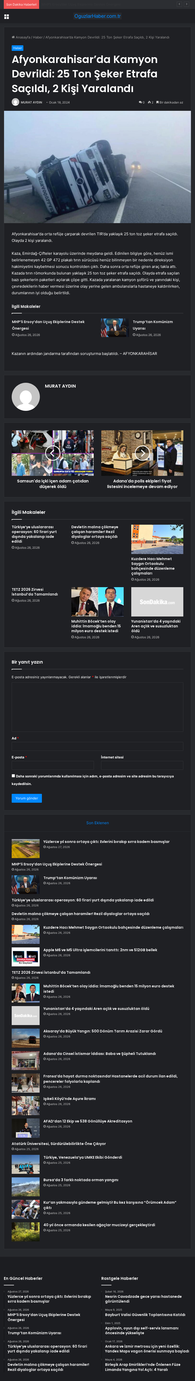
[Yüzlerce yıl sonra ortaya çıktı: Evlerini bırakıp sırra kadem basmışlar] (26, 848)
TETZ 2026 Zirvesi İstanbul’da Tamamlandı (35, 592)
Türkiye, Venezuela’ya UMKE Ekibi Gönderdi (82, 1157)
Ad (15, 738)
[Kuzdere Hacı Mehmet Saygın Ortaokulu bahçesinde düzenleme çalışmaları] (157, 539)
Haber (38, 37)
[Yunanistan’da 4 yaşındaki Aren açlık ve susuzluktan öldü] (157, 602)
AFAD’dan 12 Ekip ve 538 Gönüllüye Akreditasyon (87, 1121)
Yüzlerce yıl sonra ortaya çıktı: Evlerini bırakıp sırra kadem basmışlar (106, 841)
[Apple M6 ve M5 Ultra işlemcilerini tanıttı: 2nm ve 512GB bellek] (26, 956)
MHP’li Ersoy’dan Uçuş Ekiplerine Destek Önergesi (57, 864)
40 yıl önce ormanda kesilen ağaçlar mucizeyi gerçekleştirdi (99, 1224)
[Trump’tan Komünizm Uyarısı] (115, 327)
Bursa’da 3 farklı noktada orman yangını (80, 1179)
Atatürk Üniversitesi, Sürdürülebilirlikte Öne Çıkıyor (59, 1143)
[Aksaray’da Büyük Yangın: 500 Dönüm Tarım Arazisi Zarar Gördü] (26, 1038)
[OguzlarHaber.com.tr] (97, 16)
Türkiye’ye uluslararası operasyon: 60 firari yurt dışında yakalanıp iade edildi (34, 534)
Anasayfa (22, 37)
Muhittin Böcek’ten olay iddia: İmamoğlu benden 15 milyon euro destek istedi (96, 626)
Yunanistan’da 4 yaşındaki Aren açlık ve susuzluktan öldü (156, 626)
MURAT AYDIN (31, 102)
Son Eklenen (97, 822)
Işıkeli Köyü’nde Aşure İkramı (69, 1098)
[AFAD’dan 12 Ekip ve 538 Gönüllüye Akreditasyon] (26, 1128)
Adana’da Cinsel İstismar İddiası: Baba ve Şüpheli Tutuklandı (99, 1053)
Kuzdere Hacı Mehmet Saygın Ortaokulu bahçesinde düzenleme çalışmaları (153, 566)
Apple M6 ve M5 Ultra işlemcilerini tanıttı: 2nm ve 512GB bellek (100, 949)
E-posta (19, 757)
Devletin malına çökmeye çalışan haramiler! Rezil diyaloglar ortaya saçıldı (94, 531)
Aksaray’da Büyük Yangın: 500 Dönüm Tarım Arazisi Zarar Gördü (102, 1031)
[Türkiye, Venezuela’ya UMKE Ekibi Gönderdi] (26, 1164)
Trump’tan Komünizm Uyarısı (64, 4)
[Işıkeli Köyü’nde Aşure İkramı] (26, 1105)
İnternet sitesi (112, 757)
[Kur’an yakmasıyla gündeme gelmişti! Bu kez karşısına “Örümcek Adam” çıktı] (26, 1209)
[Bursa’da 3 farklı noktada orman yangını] (26, 1186)
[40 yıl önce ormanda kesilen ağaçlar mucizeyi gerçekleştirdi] (26, 1231)
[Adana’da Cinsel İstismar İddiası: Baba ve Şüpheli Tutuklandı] (26, 1060)
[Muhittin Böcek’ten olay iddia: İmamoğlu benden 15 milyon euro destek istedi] (97, 602)
